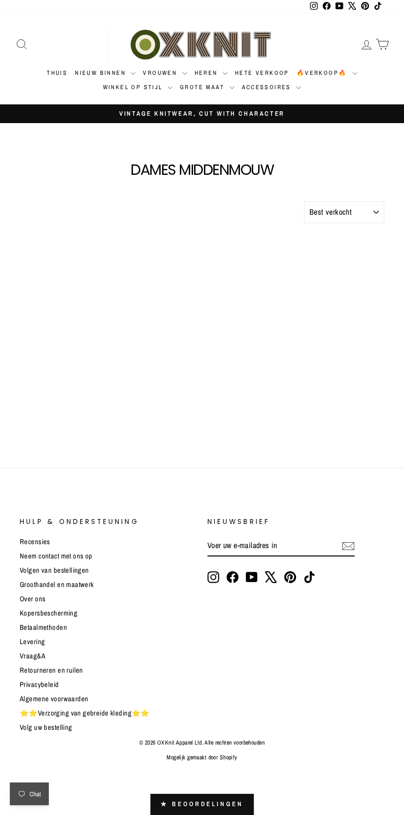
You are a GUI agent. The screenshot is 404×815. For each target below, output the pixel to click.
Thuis (57, 73)
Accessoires (268, 87)
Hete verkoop (262, 73)
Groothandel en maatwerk (57, 584)
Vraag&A (32, 656)
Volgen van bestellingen (54, 570)
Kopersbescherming (48, 613)
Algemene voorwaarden (54, 699)
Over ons (32, 599)
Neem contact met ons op (56, 556)
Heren (207, 73)
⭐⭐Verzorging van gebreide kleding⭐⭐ (85, 713)
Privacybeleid (39, 684)
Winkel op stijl (134, 87)
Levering (32, 642)
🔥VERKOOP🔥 (323, 73)
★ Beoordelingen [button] (202, 804)
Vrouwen (161, 73)
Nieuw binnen (101, 73)
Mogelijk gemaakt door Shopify (202, 757)
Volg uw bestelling (46, 727)
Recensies (35, 542)
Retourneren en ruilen (51, 670)
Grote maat (203, 87)
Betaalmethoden (43, 627)
